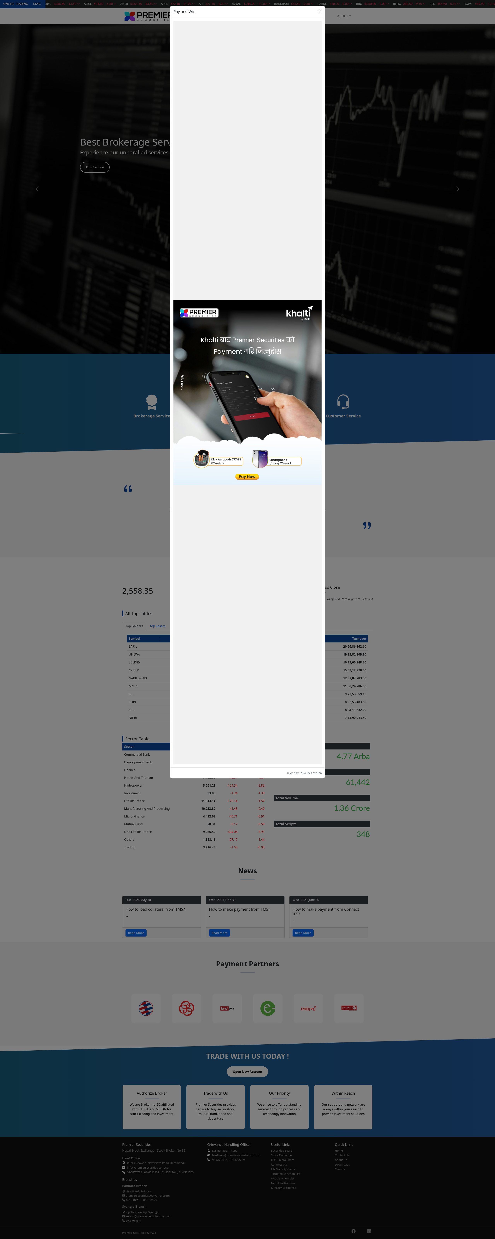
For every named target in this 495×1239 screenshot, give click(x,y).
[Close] (320, 12)
